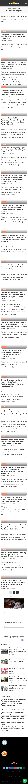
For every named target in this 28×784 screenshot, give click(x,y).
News (4, 86)
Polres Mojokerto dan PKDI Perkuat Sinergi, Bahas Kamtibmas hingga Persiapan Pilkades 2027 (13, 527)
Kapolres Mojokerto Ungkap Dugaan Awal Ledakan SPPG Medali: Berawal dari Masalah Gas (13, 64)
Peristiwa (4, 59)
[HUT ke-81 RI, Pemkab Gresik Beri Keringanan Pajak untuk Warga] (4, 671)
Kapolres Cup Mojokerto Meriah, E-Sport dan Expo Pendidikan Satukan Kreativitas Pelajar (13, 267)
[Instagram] (9, 768)
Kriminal (4, 406)
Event (4, 172)
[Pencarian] (26, 3)
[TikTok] (24, 768)
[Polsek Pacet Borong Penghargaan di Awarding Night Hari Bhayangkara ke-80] (14, 137)
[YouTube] (15, 768)
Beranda (9, 8)
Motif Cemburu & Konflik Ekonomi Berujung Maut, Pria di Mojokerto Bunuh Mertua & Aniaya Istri (12, 442)
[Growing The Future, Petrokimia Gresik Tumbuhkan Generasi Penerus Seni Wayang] (4, 679)
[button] (25, 781)
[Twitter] (7, 768)
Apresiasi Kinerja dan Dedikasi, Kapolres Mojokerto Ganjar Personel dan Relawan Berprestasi (13, 499)
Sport (4, 231)
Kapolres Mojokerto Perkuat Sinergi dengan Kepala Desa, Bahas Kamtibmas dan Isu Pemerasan (13, 555)
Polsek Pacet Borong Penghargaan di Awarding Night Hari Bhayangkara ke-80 (13, 150)
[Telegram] (18, 768)
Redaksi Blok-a (6, 153)
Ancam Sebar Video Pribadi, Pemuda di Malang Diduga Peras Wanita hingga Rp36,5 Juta (14, 722)
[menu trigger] (2, 3)
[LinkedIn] (12, 768)
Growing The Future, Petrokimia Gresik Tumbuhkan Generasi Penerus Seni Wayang (18, 678)
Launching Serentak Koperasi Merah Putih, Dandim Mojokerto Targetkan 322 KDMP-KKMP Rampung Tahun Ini (14, 324)
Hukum (4, 31)
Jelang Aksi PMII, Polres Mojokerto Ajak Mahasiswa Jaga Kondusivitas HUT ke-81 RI (13, 37)
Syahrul (4, 40)
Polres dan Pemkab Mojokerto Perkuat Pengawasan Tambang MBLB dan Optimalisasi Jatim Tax (12, 92)
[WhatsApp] (21, 768)
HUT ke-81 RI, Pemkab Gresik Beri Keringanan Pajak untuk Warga (17, 670)
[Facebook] (4, 768)
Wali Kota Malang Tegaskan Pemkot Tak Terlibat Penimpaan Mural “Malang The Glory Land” (13, 728)
